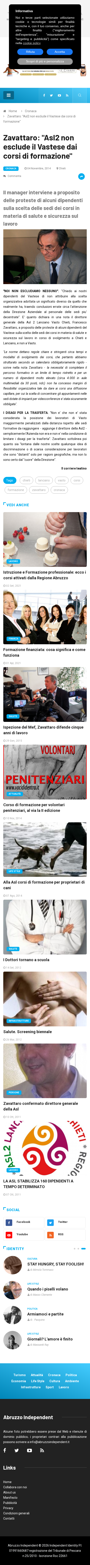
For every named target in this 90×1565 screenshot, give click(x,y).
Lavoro (13, 561)
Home (13, 111)
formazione (16, 490)
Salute (13, 716)
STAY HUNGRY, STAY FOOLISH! (55, 1264)
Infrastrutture (19, 1021)
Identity (15, 1249)
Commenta (14, 176)
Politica (32, 1309)
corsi (77, 480)
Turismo (19, 1375)
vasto (62, 480)
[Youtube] (59, 95)
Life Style (14, 871)
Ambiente (72, 1381)
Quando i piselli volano (47, 1289)
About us (9, 1492)
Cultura (32, 1259)
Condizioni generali (16, 1513)
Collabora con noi (15, 1487)
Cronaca (30, 111)
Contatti (8, 1518)
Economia (18, 1381)
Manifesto (10, 1497)
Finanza (13, 639)
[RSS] (67, 95)
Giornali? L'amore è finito (50, 1339)
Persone (14, 1092)
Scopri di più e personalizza (45, 61)
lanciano (44, 480)
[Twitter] (51, 95)
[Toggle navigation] (8, 95)
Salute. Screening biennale (27, 1031)
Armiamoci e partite (45, 1314)
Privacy (8, 1508)
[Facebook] (44, 95)
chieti (26, 480)
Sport (50, 1387)
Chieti (62, 168)
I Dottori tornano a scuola (26, 959)
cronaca (59, 490)
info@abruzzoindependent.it (49, 1442)
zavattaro (39, 490)
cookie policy (32, 43)
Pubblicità (10, 1503)
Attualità (15, 794)
